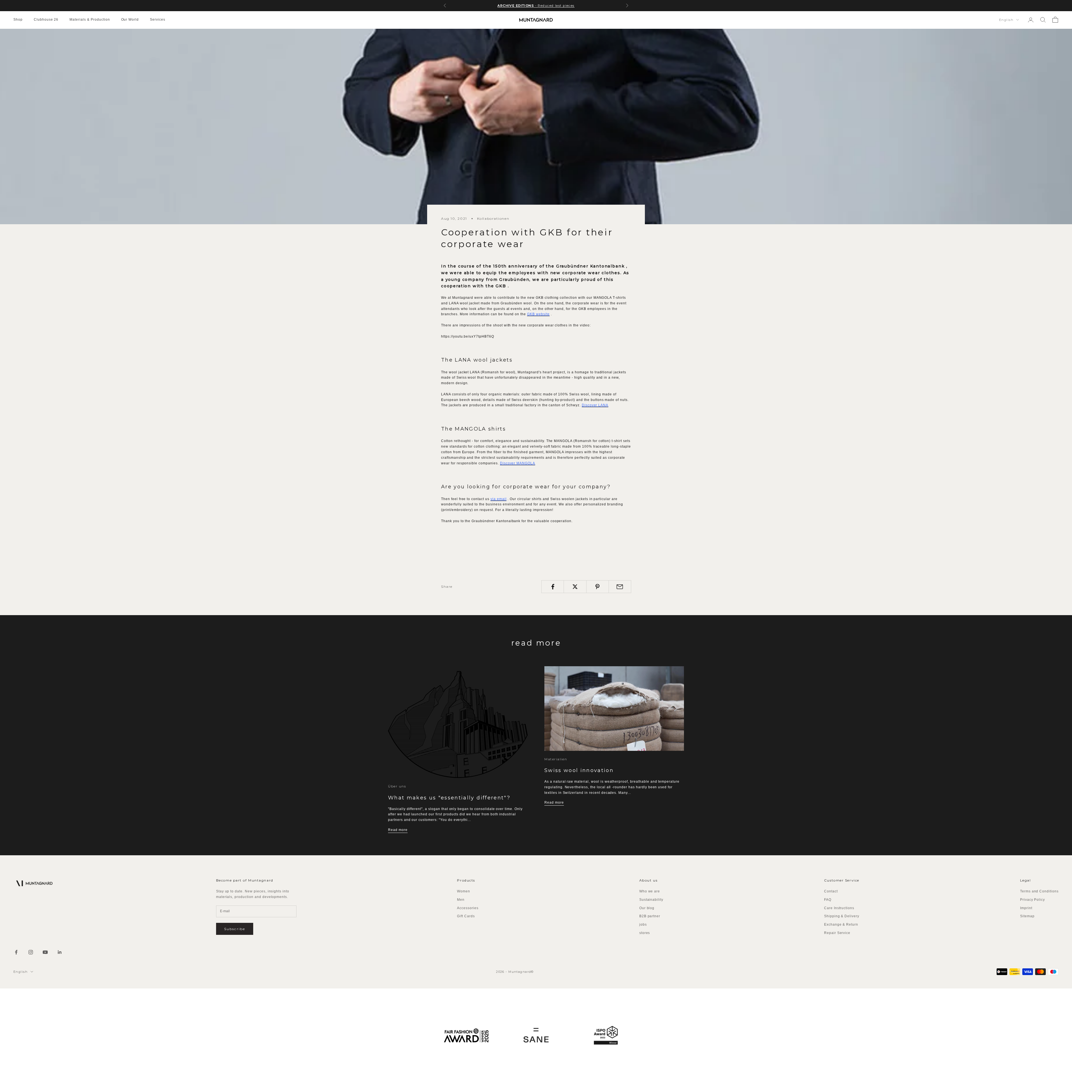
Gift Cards (466, 916)
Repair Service (837, 933)
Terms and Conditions (1039, 891)
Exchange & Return (841, 924)
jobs (643, 924)
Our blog (647, 908)
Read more (398, 830)
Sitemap (1027, 916)
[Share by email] (620, 587)
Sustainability (651, 900)
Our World (130, 20)
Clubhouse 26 (46, 20)
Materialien (555, 759)
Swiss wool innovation (579, 770)
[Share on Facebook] (553, 587)
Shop (18, 20)
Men (461, 900)
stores (644, 933)
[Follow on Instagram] (31, 952)
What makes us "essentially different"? (449, 798)
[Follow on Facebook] (16, 952)
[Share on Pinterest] (598, 587)
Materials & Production (90, 20)
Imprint (1026, 908)
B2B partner (650, 916)
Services (157, 20)
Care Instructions (839, 908)
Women (463, 891)
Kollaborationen (493, 218)
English (1006, 20)
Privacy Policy (1032, 900)
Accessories (467, 908)
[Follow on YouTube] (45, 952)
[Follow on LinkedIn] (60, 952)
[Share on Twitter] (575, 587)
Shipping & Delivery (841, 916)
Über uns (397, 786)
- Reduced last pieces (535, 6)
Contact (831, 891)
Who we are (649, 891)
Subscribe (234, 929)
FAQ (827, 900)
